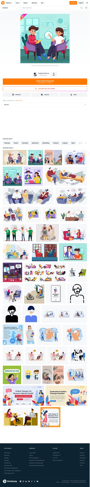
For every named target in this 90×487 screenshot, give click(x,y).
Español (81, 455)
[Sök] (80, 8)
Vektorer (8, 3)
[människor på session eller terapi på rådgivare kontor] (71, 196)
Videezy (6, 458)
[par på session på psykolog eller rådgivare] (28, 196)
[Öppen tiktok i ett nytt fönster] (32, 481)
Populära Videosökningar (36, 465)
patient (16, 143)
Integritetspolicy (64, 482)
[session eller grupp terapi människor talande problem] (13, 214)
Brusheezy (7, 453)
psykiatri (56, 143)
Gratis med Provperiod (44, 81)
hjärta (73, 143)
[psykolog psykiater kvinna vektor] (56, 293)
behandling (45, 143)
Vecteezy (6, 455)
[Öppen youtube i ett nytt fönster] (37, 481)
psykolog (7, 143)
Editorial (34, 3)
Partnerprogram (34, 458)
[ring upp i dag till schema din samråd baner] (50, 417)
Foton (17, 3)
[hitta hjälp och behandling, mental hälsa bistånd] (53, 375)
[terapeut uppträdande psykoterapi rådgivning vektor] (18, 233)
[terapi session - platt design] (33, 214)
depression (35, 143)
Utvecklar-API (8, 465)
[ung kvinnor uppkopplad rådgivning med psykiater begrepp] (12, 272)
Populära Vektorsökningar (36, 460)
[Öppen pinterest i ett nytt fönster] (29, 481)
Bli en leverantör (57, 460)
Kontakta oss (56, 455)
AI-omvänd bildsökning (11, 468)
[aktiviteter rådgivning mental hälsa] (35, 157)
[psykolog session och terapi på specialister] (65, 176)
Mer (42, 3)
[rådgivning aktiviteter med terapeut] (15, 157)
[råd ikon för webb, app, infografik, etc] (77, 293)
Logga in (79, 3)
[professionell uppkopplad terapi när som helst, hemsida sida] (66, 395)
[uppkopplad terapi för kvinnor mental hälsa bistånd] (23, 395)
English (81, 453)
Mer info (6, 104)
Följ (53, 75)
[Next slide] (83, 143)
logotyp (65, 143)
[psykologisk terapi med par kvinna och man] (16, 252)
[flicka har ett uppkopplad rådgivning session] (73, 252)
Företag (6, 460)
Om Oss (55, 458)
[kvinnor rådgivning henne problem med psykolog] (12, 176)
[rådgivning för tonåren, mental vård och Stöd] (12, 375)
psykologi (25, 143)
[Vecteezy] (3, 3)
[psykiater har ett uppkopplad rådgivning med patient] (33, 176)
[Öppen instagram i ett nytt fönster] (23, 481)
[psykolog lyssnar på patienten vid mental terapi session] (73, 214)
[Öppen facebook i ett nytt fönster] (20, 481)
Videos (25, 3)
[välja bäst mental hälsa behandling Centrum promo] (53, 157)
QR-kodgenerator (9, 473)
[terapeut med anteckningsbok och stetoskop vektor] (30, 334)
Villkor (56, 482)
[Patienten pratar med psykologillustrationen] (45, 252)
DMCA (31, 455)
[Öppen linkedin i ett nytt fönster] (26, 481)
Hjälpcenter (56, 453)
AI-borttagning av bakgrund (12, 470)
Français (81, 463)
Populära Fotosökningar (36, 463)
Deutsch (81, 460)
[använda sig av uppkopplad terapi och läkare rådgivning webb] (13, 334)
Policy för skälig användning (77, 482)
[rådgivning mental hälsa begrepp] (75, 157)
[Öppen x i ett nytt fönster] (34, 481)
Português (82, 458)
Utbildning (7, 463)
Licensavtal (32, 453)
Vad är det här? (19, 100)
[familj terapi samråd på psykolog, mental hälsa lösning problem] (21, 417)
